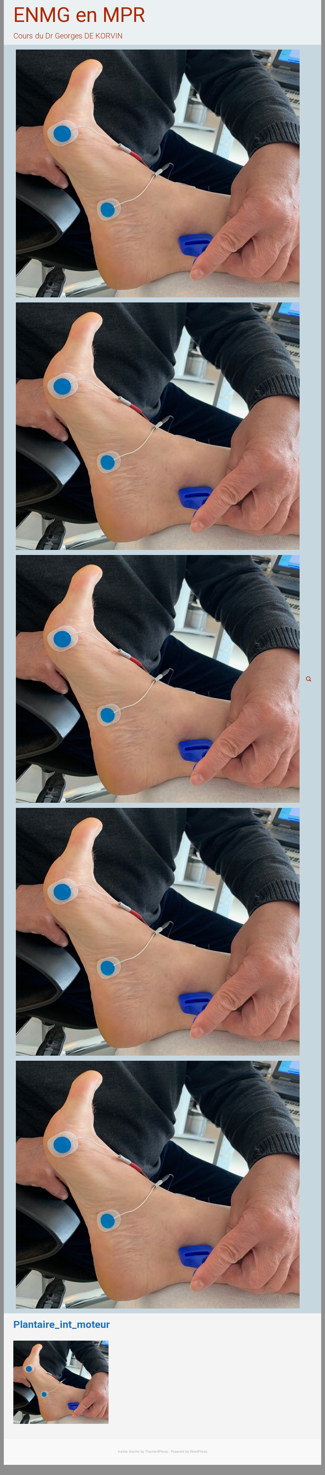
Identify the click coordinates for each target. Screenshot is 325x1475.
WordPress (198, 1452)
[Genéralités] (157, 426)
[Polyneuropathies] (157, 1184)
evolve (123, 1452)
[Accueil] (157, 173)
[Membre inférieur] (157, 931)
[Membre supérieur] (157, 678)
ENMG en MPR (79, 15)
